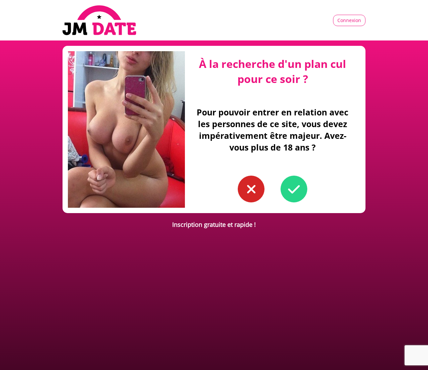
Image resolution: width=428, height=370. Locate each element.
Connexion (349, 20)
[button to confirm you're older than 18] (294, 189)
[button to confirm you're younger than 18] (251, 189)
